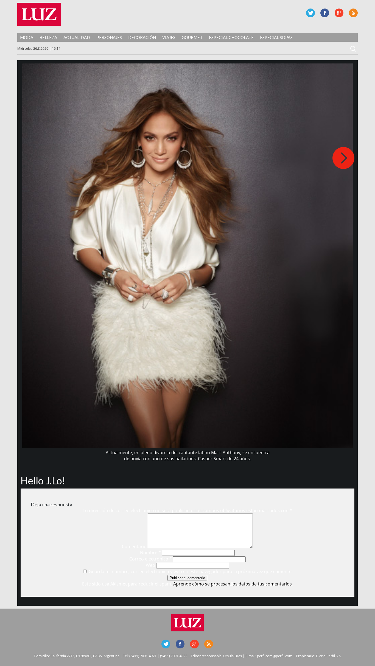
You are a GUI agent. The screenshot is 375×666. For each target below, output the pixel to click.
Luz (39, 14)
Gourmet (192, 37)
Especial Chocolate (231, 37)
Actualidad (76, 37)
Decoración (142, 37)
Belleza (48, 37)
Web (150, 565)
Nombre (150, 553)
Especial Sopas (276, 37)
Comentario (134, 546)
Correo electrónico (150, 559)
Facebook (324, 13)
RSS (353, 13)
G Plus (339, 13)
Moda (26, 37)
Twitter (310, 13)
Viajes (168, 37)
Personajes (109, 37)
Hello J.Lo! (43, 480)
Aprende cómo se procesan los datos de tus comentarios (232, 584)
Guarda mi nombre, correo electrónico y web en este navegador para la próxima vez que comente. (191, 571)
